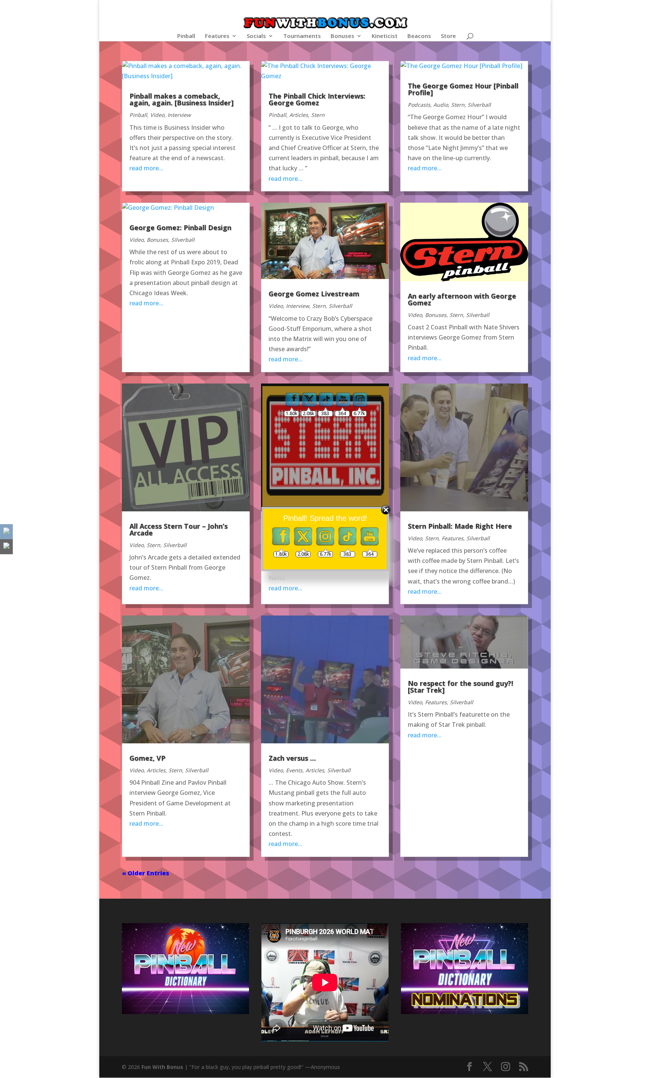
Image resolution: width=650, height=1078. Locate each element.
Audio (440, 104)
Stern (318, 114)
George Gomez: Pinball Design (180, 227)
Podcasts (419, 104)
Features (217, 36)
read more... (146, 168)
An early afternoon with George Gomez (462, 299)
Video (157, 114)
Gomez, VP (147, 758)
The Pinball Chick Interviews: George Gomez (317, 99)
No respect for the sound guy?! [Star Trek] (460, 686)
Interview (179, 114)
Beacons (419, 36)
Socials (256, 36)
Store (448, 36)
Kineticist (385, 36)
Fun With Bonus (162, 1066)
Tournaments (302, 36)
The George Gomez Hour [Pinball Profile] (463, 89)
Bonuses (342, 36)
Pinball (186, 36)
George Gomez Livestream (314, 293)
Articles (298, 114)
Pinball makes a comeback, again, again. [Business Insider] (181, 99)
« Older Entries (145, 873)
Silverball (479, 104)
